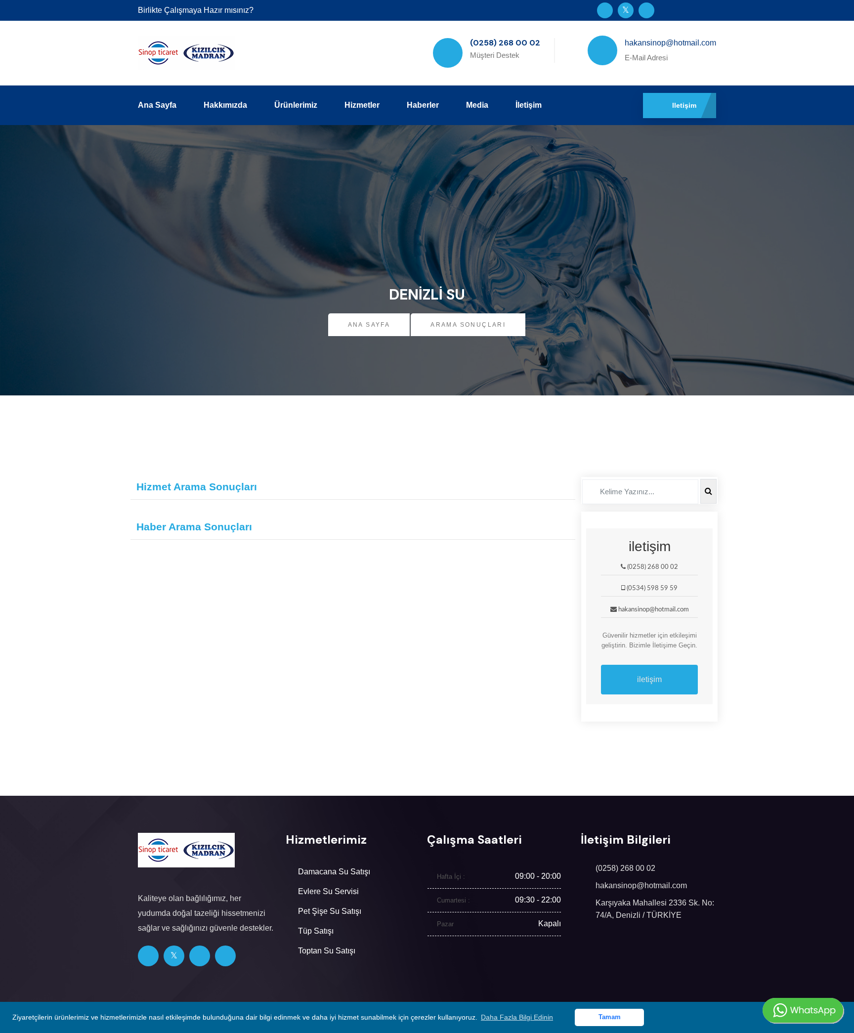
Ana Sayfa (157, 105)
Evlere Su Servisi (328, 891)
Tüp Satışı (316, 931)
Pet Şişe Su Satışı (329, 911)
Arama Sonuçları (468, 324)
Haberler (423, 105)
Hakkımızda (225, 105)
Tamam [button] (609, 1017)
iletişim (649, 679)
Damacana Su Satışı (334, 871)
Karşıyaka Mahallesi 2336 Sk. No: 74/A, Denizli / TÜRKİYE (655, 909)
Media (477, 105)
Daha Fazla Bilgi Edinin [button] (517, 1017)
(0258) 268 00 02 (625, 868)
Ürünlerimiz (295, 105)
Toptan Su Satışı (326, 951)
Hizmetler (362, 105)
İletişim (528, 105)
